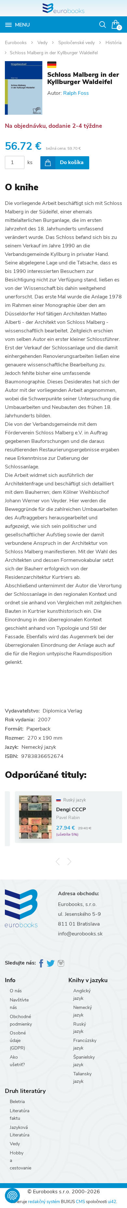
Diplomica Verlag (62, 710)
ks (30, 162)
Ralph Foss (76, 93)
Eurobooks (16, 43)
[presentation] (58, 862)
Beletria (17, 1102)
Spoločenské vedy (77, 43)
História (113, 43)
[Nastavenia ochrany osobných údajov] (12, 1195)
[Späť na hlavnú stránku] (63, 8)
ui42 (112, 1202)
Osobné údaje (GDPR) (18, 1040)
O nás (16, 991)
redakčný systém (44, 1202)
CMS (80, 1202)
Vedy (43, 43)
